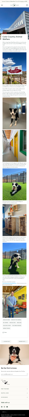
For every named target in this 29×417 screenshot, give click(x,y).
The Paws (7, 414)
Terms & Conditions (6, 416)
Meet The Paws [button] (5, 388)
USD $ (3, 411)
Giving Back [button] (4, 397)
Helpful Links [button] (5, 393)
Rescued (19, 322)
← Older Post (6, 341)
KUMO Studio (21, 414)
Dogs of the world (16, 319)
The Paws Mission (16, 325)
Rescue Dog (13, 322)
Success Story (7, 325)
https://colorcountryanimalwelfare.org (9, 283)
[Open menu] (3, 5)
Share (5, 332)
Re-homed (5, 322)
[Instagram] (4, 406)
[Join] (27, 374)
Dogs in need (6, 319)
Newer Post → (22, 341)
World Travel (6, 328)
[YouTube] (7, 406)
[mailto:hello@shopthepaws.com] (9, 406)
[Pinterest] (1, 406)
